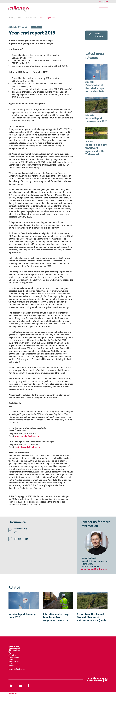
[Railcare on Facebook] (28, 685)
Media (19, 18)
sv (100, 1)
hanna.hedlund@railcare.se (94, 569)
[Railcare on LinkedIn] (11, 685)
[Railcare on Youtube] (20, 685)
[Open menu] (103, 9)
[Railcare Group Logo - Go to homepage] (19, 9)
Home (10, 18)
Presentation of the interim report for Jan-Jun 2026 (95, 88)
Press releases (30, 18)
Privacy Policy (12, 693)
